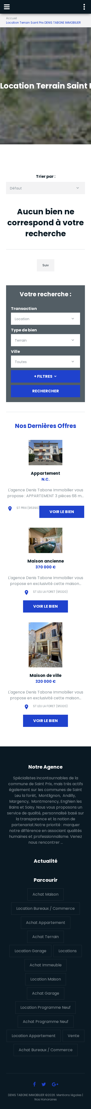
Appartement (45, 473)
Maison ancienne (45, 561)
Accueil (11, 18)
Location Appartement (34, 1036)
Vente (73, 1036)
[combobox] (45, 188)
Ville (15, 351)
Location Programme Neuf (45, 1007)
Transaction (24, 308)
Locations (67, 951)
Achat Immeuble (46, 965)
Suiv (45, 265)
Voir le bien (62, 512)
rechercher (45, 391)
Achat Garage (45, 993)
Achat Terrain (45, 937)
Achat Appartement (45, 922)
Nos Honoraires (45, 1099)
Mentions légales (69, 1095)
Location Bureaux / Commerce (45, 908)
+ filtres (43, 376)
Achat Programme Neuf (45, 1021)
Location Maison (45, 979)
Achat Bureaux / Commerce (46, 1050)
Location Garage (30, 951)
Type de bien (24, 330)
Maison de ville (45, 675)
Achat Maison (45, 894)
